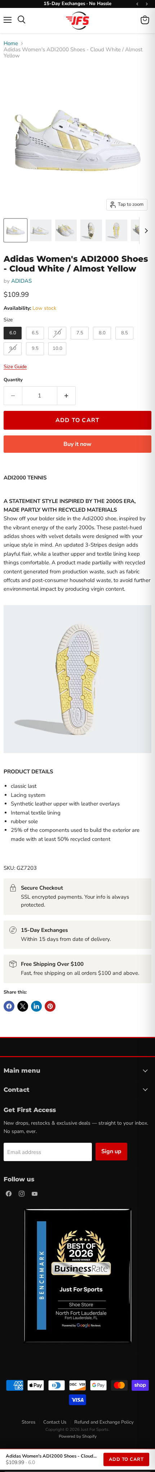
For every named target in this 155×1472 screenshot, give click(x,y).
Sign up (111, 1151)
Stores (28, 1422)
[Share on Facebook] (9, 1006)
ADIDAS (21, 281)
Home (11, 43)
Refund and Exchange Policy (104, 1422)
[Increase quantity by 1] (66, 395)
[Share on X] (22, 1006)
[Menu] (7, 20)
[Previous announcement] (137, 4)
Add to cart (126, 1459)
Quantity (13, 380)
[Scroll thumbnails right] (145, 230)
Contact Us (54, 1422)
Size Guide (15, 366)
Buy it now (77, 444)
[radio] (13, 333)
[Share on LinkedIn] (36, 1006)
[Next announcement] (147, 4)
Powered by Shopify (78, 1436)
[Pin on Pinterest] (50, 1006)
